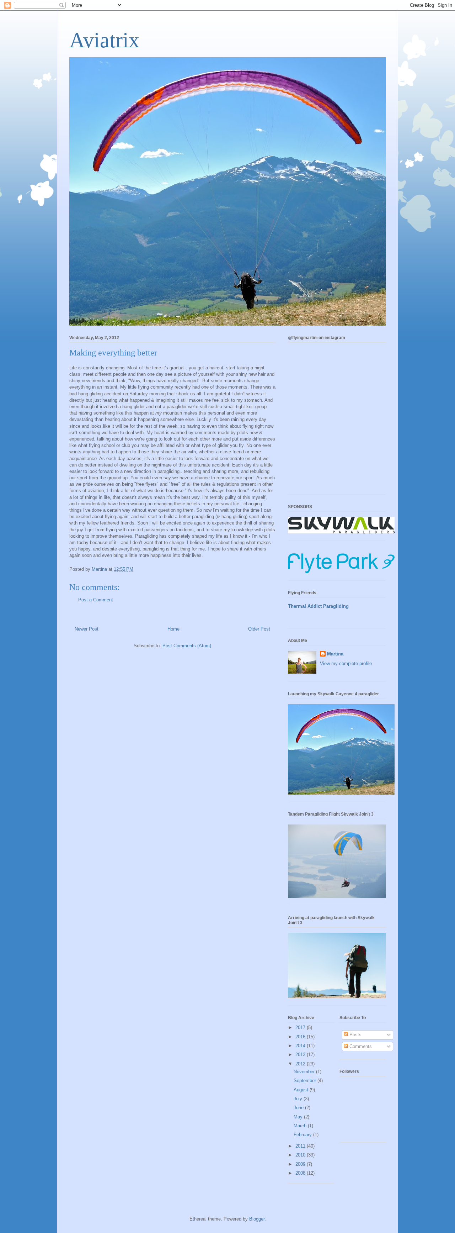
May (299, 1116)
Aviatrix (104, 40)
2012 (301, 1063)
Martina (335, 654)
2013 (301, 1054)
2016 (301, 1036)
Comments (360, 1046)
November (305, 1071)
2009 (301, 1164)
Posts (355, 1034)
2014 (301, 1045)
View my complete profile (346, 663)
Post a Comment (95, 599)
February (303, 1134)
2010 (301, 1155)
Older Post (259, 629)
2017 (301, 1027)
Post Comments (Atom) (186, 645)
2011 (301, 1146)
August (302, 1089)
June (299, 1107)
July (299, 1098)
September (305, 1080)
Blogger (256, 1219)
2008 (301, 1173)
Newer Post (86, 629)
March (301, 1125)
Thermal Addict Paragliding (318, 606)
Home (173, 629)
